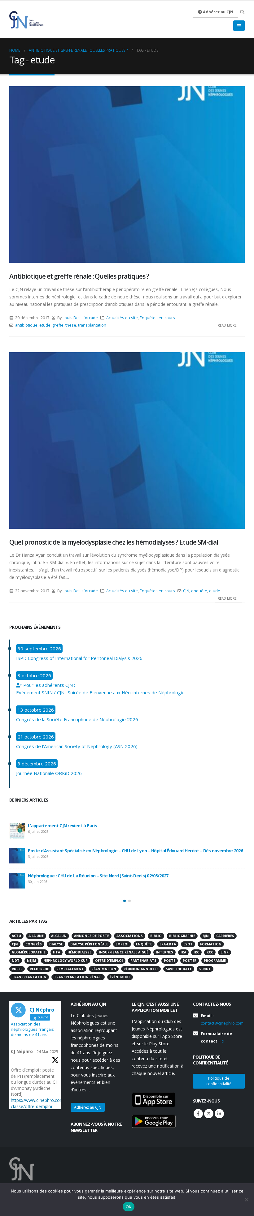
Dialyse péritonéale (89, 944)
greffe (58, 325)
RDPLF (17, 969)
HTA (56, 952)
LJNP (225, 952)
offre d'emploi (109, 960)
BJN (206, 936)
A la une (36, 936)
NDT (16, 960)
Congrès (33, 944)
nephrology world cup (65, 960)
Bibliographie (182, 936)
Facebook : (198, 1113)
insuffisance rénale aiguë (123, 952)
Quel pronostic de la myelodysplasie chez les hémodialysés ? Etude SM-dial (113, 542)
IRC (196, 952)
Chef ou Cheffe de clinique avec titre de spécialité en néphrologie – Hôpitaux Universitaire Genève (127, 877)
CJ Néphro (22, 1051)
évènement (120, 977)
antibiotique (26, 325)
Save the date (179, 969)
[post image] (127, 174)
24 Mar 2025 (47, 1051)
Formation (210, 944)
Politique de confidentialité (218, 1081)
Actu (16, 936)
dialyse (56, 944)
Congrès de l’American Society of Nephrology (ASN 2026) (77, 746)
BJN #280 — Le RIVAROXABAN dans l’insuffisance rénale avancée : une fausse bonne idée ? (119, 852)
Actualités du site (122, 317)
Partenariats (143, 960)
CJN (186, 590)
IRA (183, 952)
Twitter (208, 1113)
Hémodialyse (79, 952)
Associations (129, 936)
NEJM (31, 960)
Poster (189, 960)
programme (215, 960)
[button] (124, 901)
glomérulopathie (29, 952)
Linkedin (219, 1113)
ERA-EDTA (168, 944)
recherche (39, 969)
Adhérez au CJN (87, 1107)
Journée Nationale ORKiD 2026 (49, 773)
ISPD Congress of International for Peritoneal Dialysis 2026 (79, 658)
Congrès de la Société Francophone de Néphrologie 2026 (77, 719)
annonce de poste (91, 936)
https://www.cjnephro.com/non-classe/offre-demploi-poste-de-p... (43, 1106)
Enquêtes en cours (157, 317)
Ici (222, 1041)
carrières (225, 936)
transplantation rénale (78, 977)
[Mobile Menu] (239, 25)
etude (44, 325)
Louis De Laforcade (80, 317)
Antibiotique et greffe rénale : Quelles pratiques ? (79, 276)
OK (129, 1206)
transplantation (92, 325)
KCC (210, 952)
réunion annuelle (141, 969)
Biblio (156, 936)
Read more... (228, 325)
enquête (199, 590)
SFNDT (205, 969)
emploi (122, 944)
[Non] (246, 1200)
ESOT (188, 944)
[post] (17, 830)
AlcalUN (59, 936)
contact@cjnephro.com (222, 1023)
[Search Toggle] (242, 12)
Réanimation (103, 969)
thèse (70, 325)
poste (169, 960)
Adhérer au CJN (217, 12)
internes (164, 952)
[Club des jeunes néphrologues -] (26, 19)
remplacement (70, 969)
